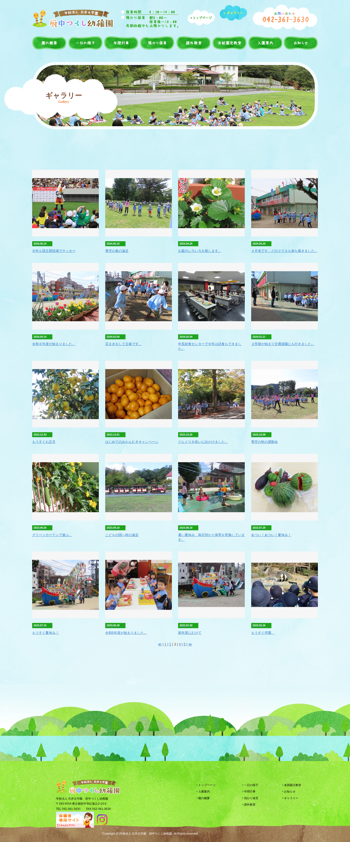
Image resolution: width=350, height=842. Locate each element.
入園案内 (264, 43)
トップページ (206, 785)
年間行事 (121, 43)
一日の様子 (85, 43)
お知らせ (300, 43)
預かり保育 (157, 43)
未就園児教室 (228, 43)
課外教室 (192, 43)
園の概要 (49, 43)
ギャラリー (290, 798)
